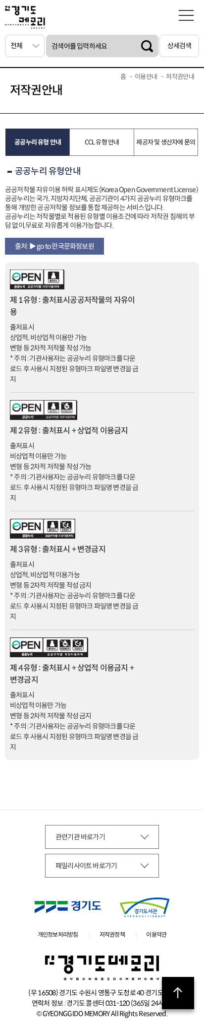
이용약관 (156, 934)
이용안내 (146, 76)
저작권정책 (112, 934)
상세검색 (179, 45)
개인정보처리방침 (58, 934)
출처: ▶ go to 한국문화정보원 (54, 246)
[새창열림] (68, 906)
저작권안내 (180, 76)
